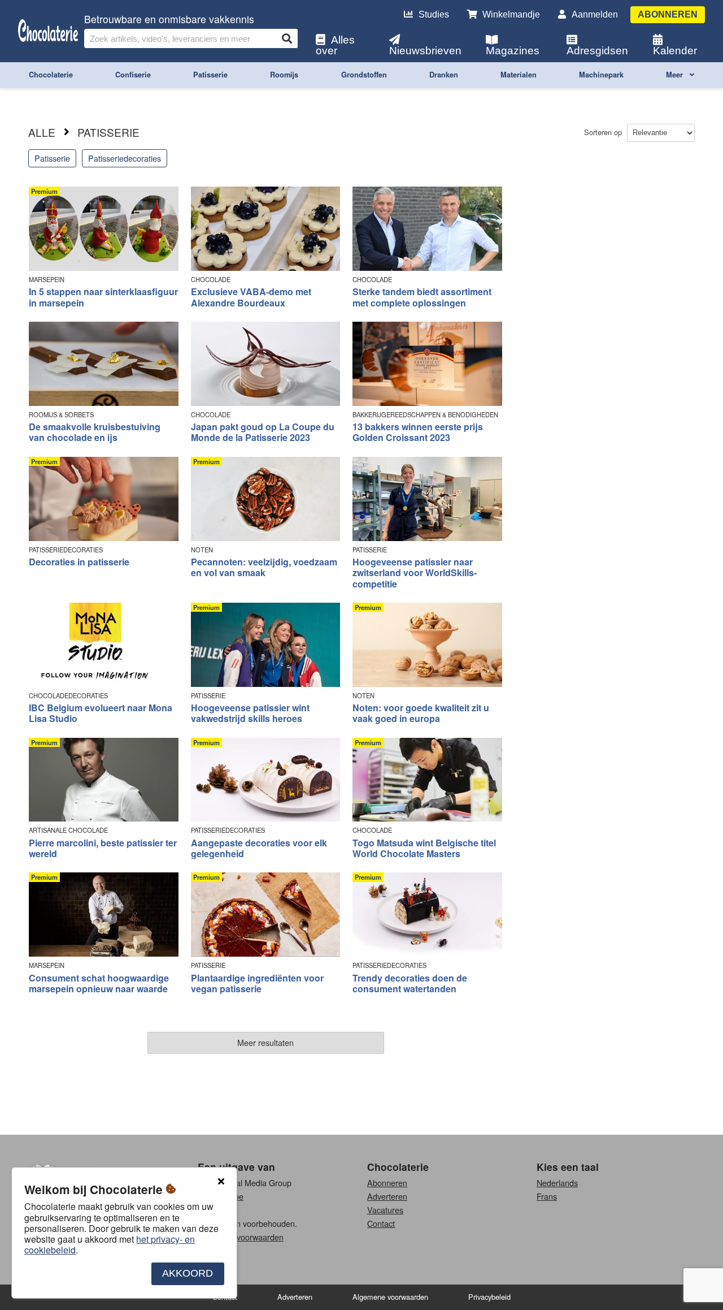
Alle (41, 132)
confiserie (133, 75)
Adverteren (387, 1196)
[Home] (48, 31)
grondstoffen (364, 75)
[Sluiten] (221, 1182)
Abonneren (668, 14)
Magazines (512, 51)
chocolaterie (51, 75)
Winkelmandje (511, 14)
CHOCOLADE (210, 279)
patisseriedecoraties (124, 158)
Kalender (675, 51)
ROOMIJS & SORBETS (61, 415)
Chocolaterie (398, 1167)
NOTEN (202, 550)
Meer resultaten (265, 1042)
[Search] (287, 38)
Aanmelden (595, 14)
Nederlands (557, 1182)
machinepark (601, 75)
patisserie (210, 75)
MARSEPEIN (46, 279)
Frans (547, 1196)
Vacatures (385, 1210)
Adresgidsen (597, 51)
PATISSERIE (369, 550)
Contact (381, 1223)
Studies (434, 14)
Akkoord (187, 1273)
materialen (518, 75)
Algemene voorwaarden (241, 1237)
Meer (675, 75)
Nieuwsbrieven (425, 51)
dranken (443, 75)
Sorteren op (604, 132)
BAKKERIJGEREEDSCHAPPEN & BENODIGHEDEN (425, 415)
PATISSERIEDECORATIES (66, 550)
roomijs (284, 75)
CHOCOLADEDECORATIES (68, 696)
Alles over (335, 45)
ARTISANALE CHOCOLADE (68, 830)
